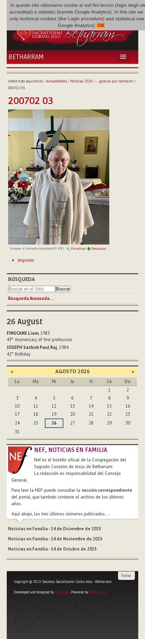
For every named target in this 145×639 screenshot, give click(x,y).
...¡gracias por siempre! (114, 81)
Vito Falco (62, 592)
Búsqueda (21, 279)
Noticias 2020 (81, 81)
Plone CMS (97, 592)
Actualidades (56, 81)
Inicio (38, 81)
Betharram (26, 57)
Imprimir (26, 260)
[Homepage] (72, 32)
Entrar (126, 575)
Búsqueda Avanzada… (30, 298)
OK (100, 25)
